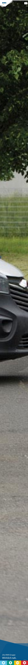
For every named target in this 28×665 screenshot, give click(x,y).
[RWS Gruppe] (6, 3)
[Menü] (25, 3)
